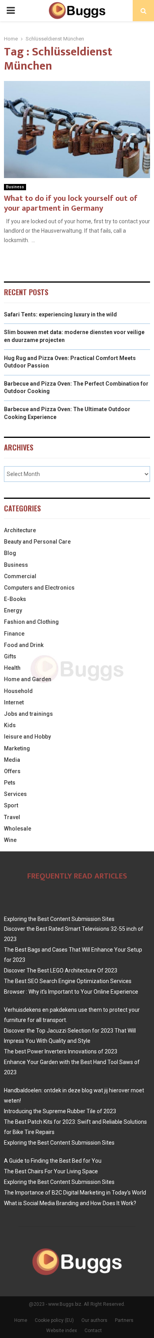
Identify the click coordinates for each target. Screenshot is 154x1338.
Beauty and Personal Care (37, 542)
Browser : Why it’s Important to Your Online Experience (71, 992)
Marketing (17, 748)
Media (12, 760)
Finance (14, 633)
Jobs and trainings (28, 714)
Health (12, 668)
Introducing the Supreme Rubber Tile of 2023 (60, 1111)
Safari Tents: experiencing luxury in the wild (60, 314)
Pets (9, 782)
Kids (10, 725)
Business (15, 187)
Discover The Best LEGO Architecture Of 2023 (60, 970)
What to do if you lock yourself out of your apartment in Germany (70, 203)
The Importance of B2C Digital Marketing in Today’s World (75, 1192)
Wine (10, 840)
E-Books (15, 599)
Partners (124, 1320)
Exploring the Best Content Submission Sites (59, 919)
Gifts (10, 656)
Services (15, 794)
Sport (11, 805)
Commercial (20, 576)
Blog (10, 553)
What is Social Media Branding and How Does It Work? (70, 1203)
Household (18, 691)
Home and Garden (27, 679)
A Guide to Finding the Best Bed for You (52, 1161)
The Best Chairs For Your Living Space (51, 1171)
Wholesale (17, 828)
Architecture (20, 530)
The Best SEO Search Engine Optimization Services (67, 981)
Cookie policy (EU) (54, 1320)
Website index (61, 1330)
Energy (13, 610)
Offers (12, 771)
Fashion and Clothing (31, 622)
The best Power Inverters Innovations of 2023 (60, 1051)
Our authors (94, 1320)
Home (20, 1320)
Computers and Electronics (39, 587)
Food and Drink (23, 645)
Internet (14, 702)
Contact (93, 1330)
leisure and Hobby (27, 736)
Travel (12, 817)
